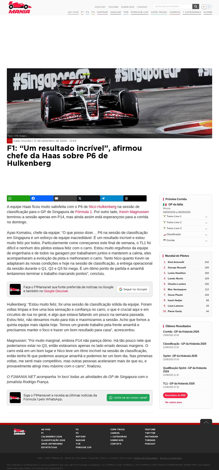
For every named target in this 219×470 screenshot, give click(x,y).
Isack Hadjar (175, 300)
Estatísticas (49, 447)
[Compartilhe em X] (88, 198)
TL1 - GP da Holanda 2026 (179, 383)
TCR (126, 12)
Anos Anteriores (52, 444)
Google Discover (56, 291)
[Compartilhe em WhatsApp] (18, 198)
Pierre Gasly (175, 311)
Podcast (100, 7)
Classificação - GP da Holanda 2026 (184, 343)
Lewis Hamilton (177, 273)
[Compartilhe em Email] (65, 198)
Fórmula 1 (83, 212)
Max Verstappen (177, 289)
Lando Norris (175, 278)
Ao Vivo (73, 12)
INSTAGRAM (151, 437)
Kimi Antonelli (176, 262)
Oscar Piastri (175, 294)
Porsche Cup (139, 12)
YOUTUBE (150, 430)
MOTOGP (81, 437)
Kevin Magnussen (134, 212)
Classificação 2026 (53, 440)
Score (208, 12)
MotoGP (102, 12)
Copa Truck (159, 12)
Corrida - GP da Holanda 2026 (181, 331)
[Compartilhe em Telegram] (111, 198)
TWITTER (150, 433)
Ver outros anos (173, 402)
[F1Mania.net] (20, 7)
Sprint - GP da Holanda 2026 (180, 355)
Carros (175, 12)
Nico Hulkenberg (102, 207)
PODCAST (150, 444)
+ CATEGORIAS (192, 12)
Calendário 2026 (51, 437)
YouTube (113, 7)
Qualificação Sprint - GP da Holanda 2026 (185, 370)
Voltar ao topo (206, 423)
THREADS (150, 440)
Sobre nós (127, 7)
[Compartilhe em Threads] (135, 198)
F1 (82, 12)
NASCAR (116, 12)
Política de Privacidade (146, 458)
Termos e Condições (171, 458)
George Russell (177, 267)
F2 (87, 12)
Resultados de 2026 (175, 395)
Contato (142, 7)
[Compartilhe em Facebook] (41, 198)
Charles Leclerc (177, 284)
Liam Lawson (175, 305)
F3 (93, 12)
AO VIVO (45, 430)
